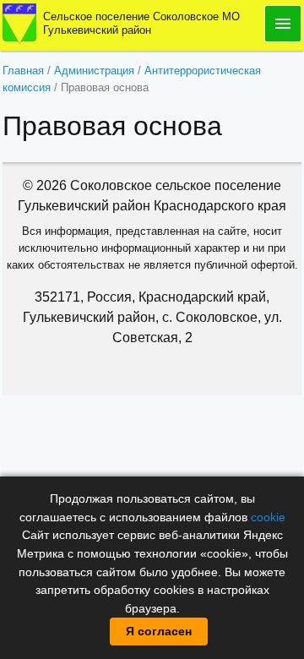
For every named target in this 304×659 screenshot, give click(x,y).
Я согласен (159, 631)
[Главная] (19, 22)
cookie (268, 517)
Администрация (94, 70)
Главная (23, 70)
